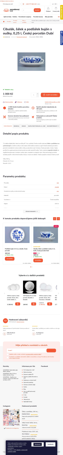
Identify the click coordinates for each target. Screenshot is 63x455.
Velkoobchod (27, 399)
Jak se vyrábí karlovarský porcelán (29, 392)
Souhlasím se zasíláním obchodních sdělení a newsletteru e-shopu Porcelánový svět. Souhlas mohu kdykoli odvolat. (31, 357)
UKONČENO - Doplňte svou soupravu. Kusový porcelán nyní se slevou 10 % (10, 378)
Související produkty (52, 126)
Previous (54, 218)
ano (58, 191)
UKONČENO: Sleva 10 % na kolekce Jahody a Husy (9, 374)
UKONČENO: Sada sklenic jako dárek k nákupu (10, 370)
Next (58, 218)
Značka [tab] (36, 126)
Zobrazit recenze (20, 322)
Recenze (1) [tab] (16, 126)
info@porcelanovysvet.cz (7, 1)
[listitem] (13, 293)
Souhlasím (50, 444)
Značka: (52, 102)
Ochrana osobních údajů (29, 384)
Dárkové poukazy (28, 372)
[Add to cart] (17, 303)
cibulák (57, 187)
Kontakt (25, 397)
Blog (25, 389)
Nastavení (37, 444)
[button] (4, 293)
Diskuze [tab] (24, 126)
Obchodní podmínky (28, 382)
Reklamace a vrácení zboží (30, 380)
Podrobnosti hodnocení (22, 37)
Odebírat (51, 350)
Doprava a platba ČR (28, 374)
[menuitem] (7, 16)
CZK (55, 4)
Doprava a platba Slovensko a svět (31, 377)
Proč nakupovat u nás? (8, 4)
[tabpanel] (17, 243)
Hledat (37, 10)
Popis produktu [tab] (8, 126)
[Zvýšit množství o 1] (37, 94)
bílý (58, 183)
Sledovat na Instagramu (12, 428)
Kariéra (25, 387)
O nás (25, 395)
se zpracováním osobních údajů (33, 354)
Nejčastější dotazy (28, 401)
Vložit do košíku (51, 95)
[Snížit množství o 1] (37, 96)
